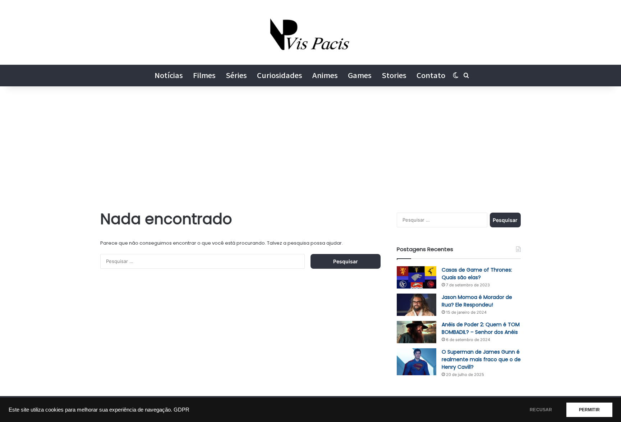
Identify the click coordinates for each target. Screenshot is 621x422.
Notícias (169, 75)
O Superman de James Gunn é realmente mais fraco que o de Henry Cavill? (481, 359)
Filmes (204, 75)
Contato (431, 75)
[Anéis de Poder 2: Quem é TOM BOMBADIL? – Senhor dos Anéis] (416, 332)
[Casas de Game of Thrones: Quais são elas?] (416, 277)
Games (360, 75)
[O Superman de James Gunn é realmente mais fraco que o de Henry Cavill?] (416, 361)
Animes (325, 75)
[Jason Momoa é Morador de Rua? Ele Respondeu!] (416, 305)
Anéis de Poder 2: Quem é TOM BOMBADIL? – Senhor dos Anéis (481, 328)
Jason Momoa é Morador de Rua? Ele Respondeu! (477, 301)
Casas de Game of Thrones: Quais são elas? (477, 273)
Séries (236, 75)
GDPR (181, 410)
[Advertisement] (310, 147)
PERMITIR (589, 409)
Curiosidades (279, 75)
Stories (394, 75)
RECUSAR (541, 409)
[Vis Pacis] (311, 32)
